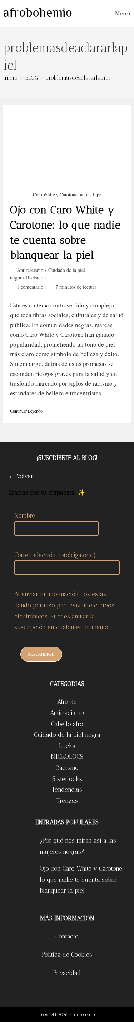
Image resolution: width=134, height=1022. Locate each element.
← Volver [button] (21, 476)
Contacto (67, 936)
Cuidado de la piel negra (67, 734)
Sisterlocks (67, 778)
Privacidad (67, 972)
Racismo (34, 277)
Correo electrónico (55, 555)
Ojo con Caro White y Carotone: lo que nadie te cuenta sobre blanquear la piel (82, 879)
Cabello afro (67, 723)
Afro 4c (67, 701)
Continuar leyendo (29, 411)
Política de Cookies (67, 954)
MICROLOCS (67, 756)
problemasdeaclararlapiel (77, 78)
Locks (67, 745)
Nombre (24, 515)
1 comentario (30, 286)
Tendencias (67, 789)
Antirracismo (30, 270)
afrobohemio (37, 13)
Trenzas (67, 800)
